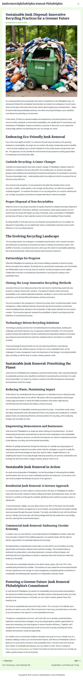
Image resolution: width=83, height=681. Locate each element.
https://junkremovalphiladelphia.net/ (19, 649)
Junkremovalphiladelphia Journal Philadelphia (32, 3)
